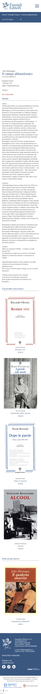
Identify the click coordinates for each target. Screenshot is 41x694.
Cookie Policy (15, 655)
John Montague (8, 71)
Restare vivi (20, 349)
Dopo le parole (20, 481)
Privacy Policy (6, 655)
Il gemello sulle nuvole (20, 413)
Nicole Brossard (20, 478)
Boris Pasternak (20, 411)
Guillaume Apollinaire (20, 543)
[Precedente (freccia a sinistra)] (1, 693)
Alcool (20, 546)
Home (4, 15)
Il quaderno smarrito (20, 621)
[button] (37, 6)
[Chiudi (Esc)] (7, 690)
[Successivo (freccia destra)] (3, 693)
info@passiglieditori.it (26, 650)
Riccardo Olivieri (20, 347)
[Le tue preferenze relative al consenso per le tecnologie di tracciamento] (3, 690)
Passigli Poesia (13, 15)
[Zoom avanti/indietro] (1, 690)
